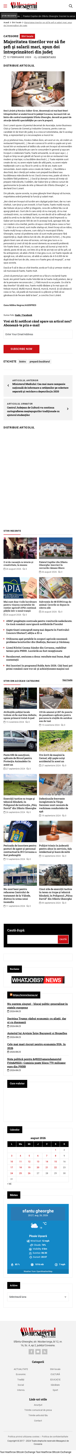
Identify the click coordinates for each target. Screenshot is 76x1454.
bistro (22, 361)
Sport (55, 1390)
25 (20, 1173)
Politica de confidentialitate (55, 1436)
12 (29, 1162)
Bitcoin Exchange (25, 1452)
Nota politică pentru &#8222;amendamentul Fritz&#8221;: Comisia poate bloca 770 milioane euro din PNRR (36, 1062)
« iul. (9, 1183)
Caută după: (16, 930)
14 (47, 1162)
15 (55, 1162)
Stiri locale (16, 22)
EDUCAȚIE (55, 1379)
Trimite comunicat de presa (38, 1410)
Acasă (6, 22)
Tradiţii (20, 1379)
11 (20, 1162)
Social (21, 1385)
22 (55, 1167)
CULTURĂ (55, 1374)
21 (47, 1167)
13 (38, 1162)
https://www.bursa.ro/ (25, 995)
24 (11, 1173)
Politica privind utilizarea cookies (23, 1436)
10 (11, 1162)
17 (11, 1167)
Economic (21, 1374)
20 (38, 1167)
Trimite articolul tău (38, 1415)
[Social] (31, 1351)
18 (20, 1167)
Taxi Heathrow (8, 1452)
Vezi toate (67, 680)
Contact (38, 1420)
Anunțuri (38, 1405)
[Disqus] (38, 477)
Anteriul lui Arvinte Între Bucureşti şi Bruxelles (37, 1033)
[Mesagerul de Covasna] (24, 6)
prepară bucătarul (40, 361)
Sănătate (55, 1385)
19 (29, 1167)
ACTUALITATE (21, 1369)
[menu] (5, 6)
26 (29, 1173)
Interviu (21, 1390)
